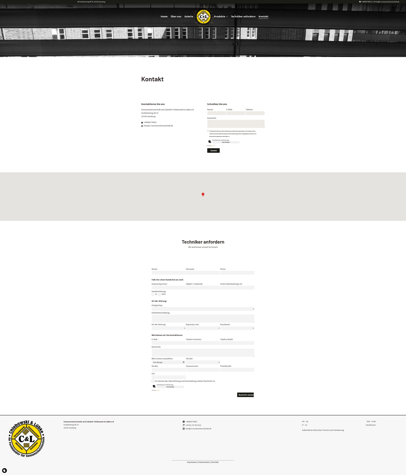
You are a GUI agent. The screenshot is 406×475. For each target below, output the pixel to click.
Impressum (192, 462)
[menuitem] (164, 16)
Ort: (153, 373)
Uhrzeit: (189, 358)
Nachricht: (211, 118)
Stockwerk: (225, 324)
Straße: (155, 366)
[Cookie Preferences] (4, 470)
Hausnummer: (192, 366)
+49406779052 (366, 2)
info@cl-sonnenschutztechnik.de (387, 2)
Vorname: (190, 269)
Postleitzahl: (225, 366)
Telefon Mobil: (226, 339)
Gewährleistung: (159, 291)
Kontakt (215, 462)
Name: (210, 109)
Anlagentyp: (157, 305)
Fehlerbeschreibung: (161, 312)
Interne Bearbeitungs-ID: (231, 284)
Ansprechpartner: (159, 284)
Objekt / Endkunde (194, 284)
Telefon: (249, 109)
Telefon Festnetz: (194, 339)
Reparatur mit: (192, 324)
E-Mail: (229, 109)
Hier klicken (226, 142)
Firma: (223, 269)
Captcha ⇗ (211, 145)
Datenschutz (204, 462)
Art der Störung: (159, 324)
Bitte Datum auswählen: (162, 358)
